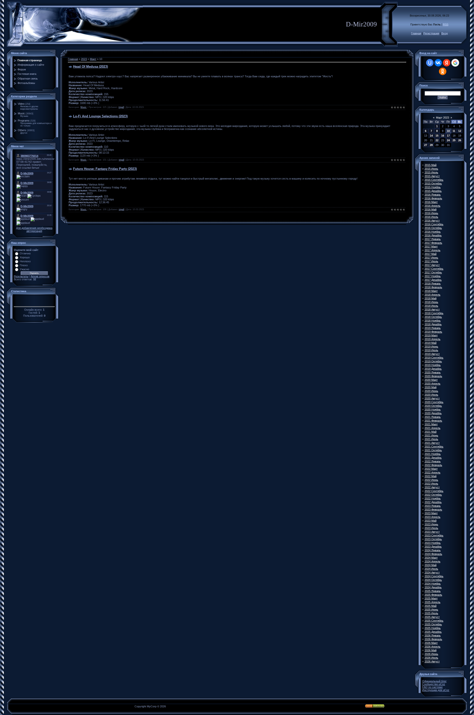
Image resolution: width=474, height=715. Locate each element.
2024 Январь (433, 550)
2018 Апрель (432, 294)
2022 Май (430, 476)
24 (448, 140)
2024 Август (432, 572)
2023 (84, 59)
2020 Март (431, 379)
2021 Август (432, 442)
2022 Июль (431, 483)
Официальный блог (434, 681)
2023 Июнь (431, 524)
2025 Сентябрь (434, 620)
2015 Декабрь (433, 190)
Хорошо (25, 257)
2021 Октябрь (433, 450)
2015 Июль (431, 172)
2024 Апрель (432, 561)
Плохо (24, 265)
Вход (444, 33)
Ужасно (24, 269)
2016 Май (430, 209)
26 (459, 140)
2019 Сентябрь (434, 357)
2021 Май (430, 431)
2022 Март (431, 468)
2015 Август (432, 176)
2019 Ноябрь (433, 365)
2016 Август (432, 220)
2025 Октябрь (433, 624)
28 (431, 144)
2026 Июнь (431, 654)
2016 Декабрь (433, 235)
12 (459, 130)
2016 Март (431, 202)
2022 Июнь (431, 479)
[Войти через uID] (430, 62)
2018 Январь (433, 283)
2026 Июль (431, 657)
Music (21, 113)
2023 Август (432, 531)
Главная (416, 33)
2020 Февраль (433, 376)
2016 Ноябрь (433, 231)
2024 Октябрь (433, 579)
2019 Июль (431, 350)
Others (22, 130)
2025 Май (430, 605)
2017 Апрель (432, 250)
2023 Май (430, 520)
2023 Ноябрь (433, 542)
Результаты (21, 276)
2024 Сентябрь (434, 576)
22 (436, 140)
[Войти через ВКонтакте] (438, 62)
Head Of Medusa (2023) (90, 66)
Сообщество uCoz (433, 684)
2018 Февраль (433, 287)
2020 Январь (433, 372)
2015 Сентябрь (434, 179)
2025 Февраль (433, 594)
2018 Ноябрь (433, 320)
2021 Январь (433, 416)
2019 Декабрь (433, 368)
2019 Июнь (431, 346)
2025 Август (432, 616)
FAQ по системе (432, 687)
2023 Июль (431, 528)
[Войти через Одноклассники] (442, 71)
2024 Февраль (433, 553)
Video (21, 103)
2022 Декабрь (433, 502)
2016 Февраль (433, 198)
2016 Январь (433, 194)
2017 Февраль (433, 242)
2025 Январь (433, 591)
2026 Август (432, 661)
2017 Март (431, 246)
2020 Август (432, 398)
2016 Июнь (431, 213)
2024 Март (431, 557)
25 (454, 140)
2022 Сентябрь (434, 491)
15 (436, 135)
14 (431, 135)
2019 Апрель (432, 339)
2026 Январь (433, 635)
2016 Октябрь (433, 227)
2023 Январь (433, 505)
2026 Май (430, 650)
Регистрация (431, 33)
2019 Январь (433, 328)
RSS (445, 24)
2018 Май (430, 298)
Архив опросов (40, 276)
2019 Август (432, 353)
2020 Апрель (432, 383)
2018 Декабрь (433, 324)
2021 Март (431, 424)
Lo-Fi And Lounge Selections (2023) (100, 116)
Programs (24, 120)
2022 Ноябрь (433, 498)
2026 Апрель (432, 646)
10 (448, 130)
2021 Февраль (433, 420)
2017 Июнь (431, 257)
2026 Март (431, 642)
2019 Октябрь (433, 361)
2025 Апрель (432, 602)
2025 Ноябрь (433, 628)
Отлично (25, 253)
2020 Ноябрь (433, 409)
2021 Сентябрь (434, 446)
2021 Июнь (431, 435)
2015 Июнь (431, 168)
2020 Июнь (431, 390)
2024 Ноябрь (433, 583)
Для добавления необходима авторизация (34, 229)
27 (425, 144)
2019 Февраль (433, 331)
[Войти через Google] (455, 63)
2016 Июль (431, 216)
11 (454, 130)
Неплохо (25, 261)
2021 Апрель (432, 428)
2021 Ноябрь (433, 453)
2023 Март (431, 513)
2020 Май (430, 387)
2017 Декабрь (433, 279)
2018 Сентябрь (434, 313)
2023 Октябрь (433, 539)
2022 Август (432, 487)
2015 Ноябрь (433, 187)
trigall (121, 107)
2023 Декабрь (433, 546)
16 (442, 135)
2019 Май (430, 342)
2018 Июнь (431, 302)
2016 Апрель (432, 205)
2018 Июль (431, 305)
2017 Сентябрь (434, 268)
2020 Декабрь (433, 413)
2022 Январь (433, 461)
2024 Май (430, 565)
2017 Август (432, 265)
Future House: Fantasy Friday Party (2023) (105, 169)
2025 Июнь (431, 609)
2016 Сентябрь (434, 224)
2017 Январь (433, 239)
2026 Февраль (433, 639)
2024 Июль (431, 568)
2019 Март (431, 335)
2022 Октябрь (433, 494)
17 (448, 135)
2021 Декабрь (433, 457)
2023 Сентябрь (434, 535)
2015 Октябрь (433, 183)
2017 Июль (431, 261)
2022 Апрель (432, 472)
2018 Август (432, 309)
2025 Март (431, 598)
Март (93, 59)
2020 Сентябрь (434, 402)
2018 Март (431, 290)
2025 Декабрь (433, 631)
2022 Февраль (433, 465)
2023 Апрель (432, 516)
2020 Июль (431, 394)
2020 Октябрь (433, 405)
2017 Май (430, 253)
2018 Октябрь (433, 316)
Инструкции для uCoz (435, 690)
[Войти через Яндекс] (446, 62)
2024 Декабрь (433, 587)
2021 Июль (431, 439)
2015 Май (430, 164)
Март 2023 (442, 117)
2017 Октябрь (433, 272)
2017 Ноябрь (433, 276)
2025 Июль (431, 613)
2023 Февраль (433, 509)
